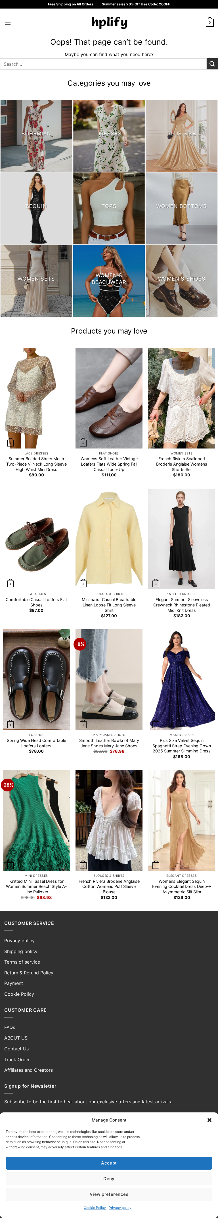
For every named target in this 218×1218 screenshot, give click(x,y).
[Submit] (212, 63)
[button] (209, 1120)
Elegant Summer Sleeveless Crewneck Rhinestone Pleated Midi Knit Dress (181, 604)
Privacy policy (120, 1207)
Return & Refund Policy (28, 973)
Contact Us (16, 1049)
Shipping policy (20, 951)
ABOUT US (16, 1038)
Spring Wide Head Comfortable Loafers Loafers (36, 743)
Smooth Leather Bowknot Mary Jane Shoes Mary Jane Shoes (109, 743)
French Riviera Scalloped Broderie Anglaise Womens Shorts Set (181, 464)
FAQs (9, 1027)
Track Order (17, 1059)
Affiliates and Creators (28, 1070)
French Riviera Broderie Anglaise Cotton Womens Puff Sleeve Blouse (109, 886)
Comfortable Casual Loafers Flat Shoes (36, 602)
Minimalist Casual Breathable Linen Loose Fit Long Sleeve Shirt (109, 604)
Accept (109, 1163)
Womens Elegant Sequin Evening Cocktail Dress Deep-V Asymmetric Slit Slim (181, 886)
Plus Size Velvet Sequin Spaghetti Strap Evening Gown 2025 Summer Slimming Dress (181, 745)
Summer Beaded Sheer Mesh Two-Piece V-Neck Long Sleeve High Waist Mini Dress (36, 464)
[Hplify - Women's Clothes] (109, 22)
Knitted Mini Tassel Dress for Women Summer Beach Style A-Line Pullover (36, 886)
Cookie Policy (95, 1207)
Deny (109, 1178)
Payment (13, 983)
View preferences (109, 1194)
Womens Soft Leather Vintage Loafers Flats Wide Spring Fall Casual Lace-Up (109, 464)
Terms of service (22, 962)
